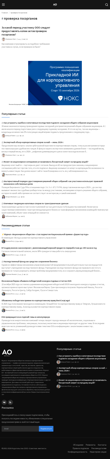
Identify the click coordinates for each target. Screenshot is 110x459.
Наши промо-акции (98, 452)
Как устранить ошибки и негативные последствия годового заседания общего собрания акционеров (51, 123)
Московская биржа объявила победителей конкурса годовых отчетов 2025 (37, 281)
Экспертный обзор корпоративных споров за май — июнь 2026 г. (34, 142)
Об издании (78, 445)
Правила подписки (81, 448)
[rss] (10, 402)
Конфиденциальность (77, 452)
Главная (5, 13)
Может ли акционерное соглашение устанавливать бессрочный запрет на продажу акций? (46, 161)
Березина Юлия (10, 175)
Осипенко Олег (10, 39)
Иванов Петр (10, 241)
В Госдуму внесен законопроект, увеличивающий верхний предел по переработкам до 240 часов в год (49, 248)
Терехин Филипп (11, 274)
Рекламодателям (98, 448)
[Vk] (4, 402)
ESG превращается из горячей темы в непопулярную (26, 317)
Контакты (102, 445)
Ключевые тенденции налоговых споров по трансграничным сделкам (36, 203)
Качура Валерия (11, 197)
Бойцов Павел (10, 136)
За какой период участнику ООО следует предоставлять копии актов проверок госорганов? (26, 31)
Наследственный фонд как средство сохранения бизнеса (30, 261)
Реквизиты (90, 445)
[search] (106, 5)
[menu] (3, 5)
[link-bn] (55, 83)
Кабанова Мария (11, 216)
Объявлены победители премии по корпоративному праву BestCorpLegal (36, 300)
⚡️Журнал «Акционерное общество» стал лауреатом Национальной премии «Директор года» (45, 234)
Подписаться (46, 428)
